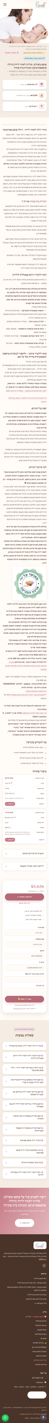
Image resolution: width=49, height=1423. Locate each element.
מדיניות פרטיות (40, 1364)
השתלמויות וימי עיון (39, 1347)
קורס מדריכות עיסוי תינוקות (36, 1299)
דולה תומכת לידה (40, 1278)
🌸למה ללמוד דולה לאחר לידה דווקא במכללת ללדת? (24, 1057)
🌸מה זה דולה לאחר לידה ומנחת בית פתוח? (24, 1046)
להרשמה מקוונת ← (24, 896)
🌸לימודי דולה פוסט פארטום (24, 1140)
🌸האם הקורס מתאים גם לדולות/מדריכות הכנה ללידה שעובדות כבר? (24, 1081)
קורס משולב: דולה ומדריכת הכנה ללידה (31, 1283)
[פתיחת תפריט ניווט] (5, 4)
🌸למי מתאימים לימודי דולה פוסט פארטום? (24, 1151)
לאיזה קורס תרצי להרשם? (34, 974)
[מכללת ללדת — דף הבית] (40, 4)
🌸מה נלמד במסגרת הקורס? (24, 1162)
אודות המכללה (41, 1321)
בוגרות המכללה (40, 1325)
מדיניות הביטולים (19, 1008)
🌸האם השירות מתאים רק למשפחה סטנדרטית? (24, 1129)
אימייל (41, 962)
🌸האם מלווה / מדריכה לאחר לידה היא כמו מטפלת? (24, 1105)
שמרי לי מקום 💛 (24, 999)
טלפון (42, 951)
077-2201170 (37, 1378)
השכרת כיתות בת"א (39, 1351)
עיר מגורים (40, 985)
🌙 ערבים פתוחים (39, 1342)
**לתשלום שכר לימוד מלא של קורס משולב (28, 694)
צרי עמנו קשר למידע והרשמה (34, 713)
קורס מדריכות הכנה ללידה (36, 1294)
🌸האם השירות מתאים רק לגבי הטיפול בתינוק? (24, 1117)
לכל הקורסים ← (40, 1303)
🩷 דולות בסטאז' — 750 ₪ (36, 1316)
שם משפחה (40, 939)
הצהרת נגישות (41, 1356)
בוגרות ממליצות (40, 1334)
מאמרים (43, 1338)
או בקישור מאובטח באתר (35, 691)
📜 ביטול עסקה (24, 903)
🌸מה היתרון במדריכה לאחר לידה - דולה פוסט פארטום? (24, 1069)
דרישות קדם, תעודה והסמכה (32, 866)
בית (45, 46)
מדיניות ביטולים (40, 1360)
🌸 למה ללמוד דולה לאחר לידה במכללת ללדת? (24, 1173)
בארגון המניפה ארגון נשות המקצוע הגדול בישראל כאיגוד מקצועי (25, 666)
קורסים (39, 46)
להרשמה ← (10, 804)
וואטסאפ (39, 1382)
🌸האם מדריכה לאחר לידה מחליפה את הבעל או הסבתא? (24, 1093)
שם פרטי (41, 927)
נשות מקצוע (41, 1329)
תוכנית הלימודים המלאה (33, 853)
